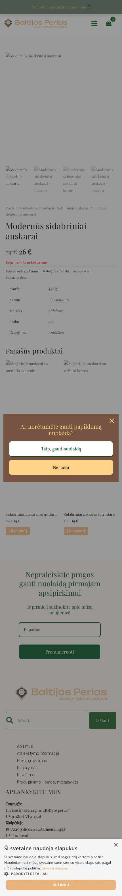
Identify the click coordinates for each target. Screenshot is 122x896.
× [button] (115, 845)
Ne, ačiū (61, 467)
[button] (61, 874)
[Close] (112, 421)
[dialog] (61, 867)
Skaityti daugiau (55, 868)
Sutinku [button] (61, 884)
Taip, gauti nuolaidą (61, 448)
